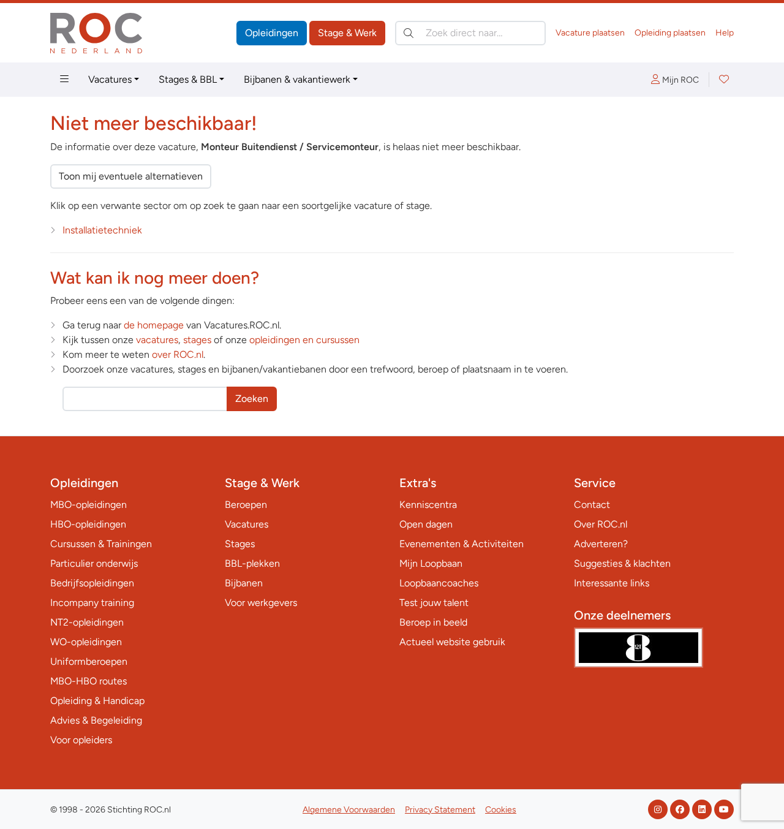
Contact (592, 504)
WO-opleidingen (86, 642)
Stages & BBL (188, 79)
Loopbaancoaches (438, 583)
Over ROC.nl (600, 524)
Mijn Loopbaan (430, 563)
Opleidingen (271, 33)
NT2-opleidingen (87, 622)
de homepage (154, 325)
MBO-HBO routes (88, 681)
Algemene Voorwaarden (349, 809)
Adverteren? (601, 544)
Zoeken (251, 398)
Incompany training (92, 602)
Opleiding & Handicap (97, 700)
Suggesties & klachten (622, 563)
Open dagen (426, 524)
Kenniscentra (428, 504)
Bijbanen (244, 583)
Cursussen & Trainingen (101, 544)
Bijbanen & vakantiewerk (297, 79)
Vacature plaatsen (590, 33)
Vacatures (110, 79)
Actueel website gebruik (452, 642)
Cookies (500, 809)
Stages (240, 544)
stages (197, 340)
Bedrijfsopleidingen (92, 583)
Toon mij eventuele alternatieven (131, 176)
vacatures (157, 340)
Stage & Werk (347, 33)
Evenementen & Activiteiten (461, 544)
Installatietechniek (102, 230)
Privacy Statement (440, 809)
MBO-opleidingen (88, 504)
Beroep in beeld (433, 622)
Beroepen (246, 504)
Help (724, 33)
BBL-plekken (252, 563)
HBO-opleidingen (88, 524)
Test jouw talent (434, 602)
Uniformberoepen (88, 661)
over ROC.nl (177, 354)
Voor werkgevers (261, 602)
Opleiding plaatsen (670, 33)
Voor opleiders (81, 740)
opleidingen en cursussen (304, 340)
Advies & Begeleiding (96, 720)
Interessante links (611, 583)
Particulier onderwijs (94, 563)
